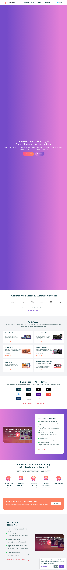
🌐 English (59, 2)
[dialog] (53, 563)
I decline (56, 566)
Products (26, 2)
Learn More (52, 155)
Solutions (39, 2)
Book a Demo (40, 155)
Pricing (32, 2)
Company (47, 2)
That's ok (61, 566)
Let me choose (44, 566)
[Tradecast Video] (10, 2)
